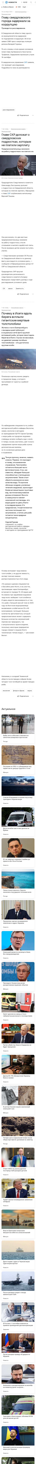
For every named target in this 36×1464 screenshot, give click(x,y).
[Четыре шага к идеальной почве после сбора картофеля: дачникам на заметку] (18, 1131)
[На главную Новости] (12, 2)
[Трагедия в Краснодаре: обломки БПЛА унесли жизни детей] (18, 1409)
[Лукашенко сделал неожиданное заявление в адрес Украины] (18, 914)
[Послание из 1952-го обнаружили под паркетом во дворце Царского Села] (18, 759)
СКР (25, 62)
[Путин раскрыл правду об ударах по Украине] (18, 1347)
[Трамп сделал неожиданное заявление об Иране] (18, 1193)
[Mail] (6, 2)
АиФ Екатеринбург (21, 11)
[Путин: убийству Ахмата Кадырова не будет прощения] (18, 1038)
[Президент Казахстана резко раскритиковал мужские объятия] (18, 976)
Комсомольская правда (18, 129)
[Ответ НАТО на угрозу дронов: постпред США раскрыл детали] (18, 1162)
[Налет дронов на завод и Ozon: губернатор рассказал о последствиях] (18, 1007)
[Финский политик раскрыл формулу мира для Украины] (18, 1440)
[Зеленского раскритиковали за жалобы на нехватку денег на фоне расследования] (18, 1378)
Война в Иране (8, 7)
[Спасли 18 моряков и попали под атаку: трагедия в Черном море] (18, 790)
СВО (19, 7)
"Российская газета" (17, 307)
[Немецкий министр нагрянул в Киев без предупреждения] (18, 945)
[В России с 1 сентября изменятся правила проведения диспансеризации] (18, 1316)
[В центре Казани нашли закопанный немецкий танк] (18, 1100)
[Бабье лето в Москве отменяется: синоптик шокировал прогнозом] (18, 728)
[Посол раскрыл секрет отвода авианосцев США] (18, 1285)
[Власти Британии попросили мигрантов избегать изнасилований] (18, 1224)
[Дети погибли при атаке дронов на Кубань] (18, 821)
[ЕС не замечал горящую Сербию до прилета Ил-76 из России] (18, 852)
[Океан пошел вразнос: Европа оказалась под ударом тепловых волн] (18, 883)
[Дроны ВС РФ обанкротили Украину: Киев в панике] (18, 1069)
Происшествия (6, 14)
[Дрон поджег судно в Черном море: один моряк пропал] (18, 1255)
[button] (18, 165)
